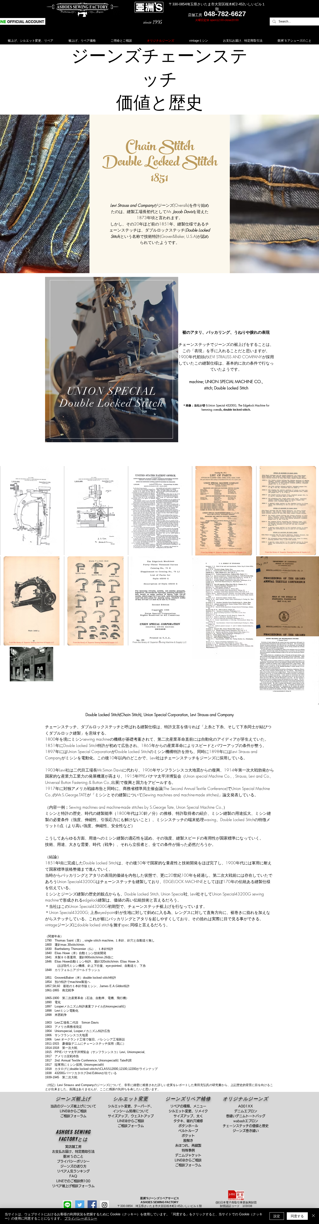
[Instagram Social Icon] (104, 1205)
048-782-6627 (225, 14)
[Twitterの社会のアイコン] (79, 1205)
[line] (67, 1205)
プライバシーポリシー (80, 1218)
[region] (111, 359)
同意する (297, 1215)
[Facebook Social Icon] (92, 1205)
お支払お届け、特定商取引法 (75, 1151)
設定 (276, 1215)
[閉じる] (313, 1216)
